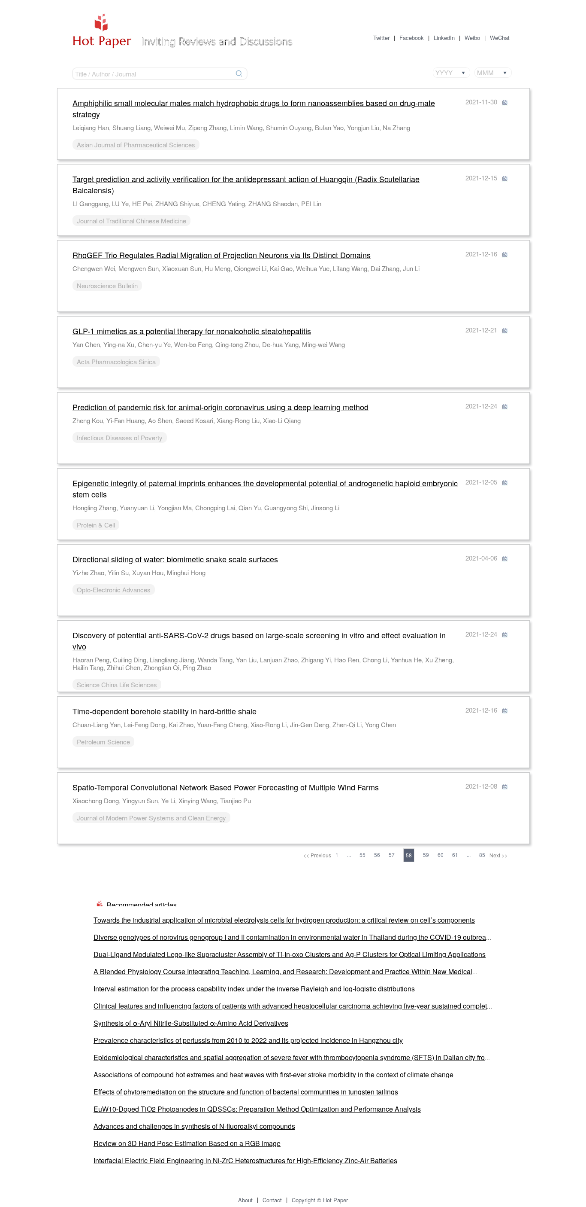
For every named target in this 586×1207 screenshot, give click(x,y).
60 (441, 854)
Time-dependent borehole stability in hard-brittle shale (164, 710)
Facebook (411, 38)
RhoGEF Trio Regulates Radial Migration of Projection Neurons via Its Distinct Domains (221, 254)
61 (455, 854)
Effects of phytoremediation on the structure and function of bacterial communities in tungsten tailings (246, 1092)
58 (409, 855)
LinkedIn (444, 38)
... (349, 854)
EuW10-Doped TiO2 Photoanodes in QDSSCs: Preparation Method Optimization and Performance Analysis (257, 1109)
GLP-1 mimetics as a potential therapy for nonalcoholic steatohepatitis (191, 330)
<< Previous (317, 855)
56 (377, 854)
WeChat (500, 38)
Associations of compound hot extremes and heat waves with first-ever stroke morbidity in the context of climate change (273, 1074)
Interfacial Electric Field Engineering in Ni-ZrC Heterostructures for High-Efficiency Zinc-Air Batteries (245, 1160)
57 (392, 854)
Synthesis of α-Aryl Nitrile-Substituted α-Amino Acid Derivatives (191, 1023)
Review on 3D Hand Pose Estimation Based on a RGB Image (187, 1143)
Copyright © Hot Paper (320, 1200)
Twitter (381, 38)
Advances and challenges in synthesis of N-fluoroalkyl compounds (194, 1126)
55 (362, 854)
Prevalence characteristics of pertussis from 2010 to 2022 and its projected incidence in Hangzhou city (248, 1040)
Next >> (498, 855)
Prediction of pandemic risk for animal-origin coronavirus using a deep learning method (220, 406)
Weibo (472, 38)
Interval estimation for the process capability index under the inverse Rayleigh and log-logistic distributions (254, 989)
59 (426, 854)
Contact (272, 1200)
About (245, 1200)
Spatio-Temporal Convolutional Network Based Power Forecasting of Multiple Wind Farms (225, 786)
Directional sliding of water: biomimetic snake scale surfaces (175, 558)
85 (482, 854)
